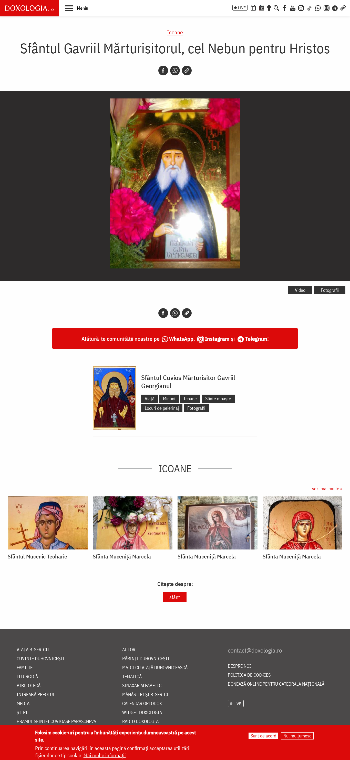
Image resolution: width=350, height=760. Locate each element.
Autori (129, 650)
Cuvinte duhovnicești (41, 659)
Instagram (217, 338)
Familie (25, 668)
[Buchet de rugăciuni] (269, 7)
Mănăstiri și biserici (145, 694)
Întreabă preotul (36, 694)
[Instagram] (301, 7)
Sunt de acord (263, 736)
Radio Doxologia (140, 721)
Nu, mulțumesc (297, 736)
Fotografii (330, 290)
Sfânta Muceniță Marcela (122, 556)
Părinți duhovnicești (145, 659)
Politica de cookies (249, 675)
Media (23, 703)
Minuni (169, 399)
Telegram (256, 338)
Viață (150, 399)
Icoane (175, 32)
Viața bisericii (33, 650)
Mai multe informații (105, 755)
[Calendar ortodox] (253, 7)
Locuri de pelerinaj (162, 408)
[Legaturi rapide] (343, 7)
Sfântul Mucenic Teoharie (37, 556)
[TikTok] (309, 7)
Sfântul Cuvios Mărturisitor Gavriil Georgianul (188, 381)
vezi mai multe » (327, 489)
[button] (76, 8)
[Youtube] (292, 7)
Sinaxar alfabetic (141, 685)
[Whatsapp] (175, 70)
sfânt (174, 597)
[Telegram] (335, 7)
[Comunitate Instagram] (326, 7)
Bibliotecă (28, 685)
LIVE (242, 7)
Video (300, 290)
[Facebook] (284, 7)
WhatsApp (181, 338)
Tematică (132, 676)
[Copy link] (187, 70)
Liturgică (27, 676)
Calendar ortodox (142, 703)
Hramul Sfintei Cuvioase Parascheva (56, 721)
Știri (22, 712)
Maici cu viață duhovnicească (155, 668)
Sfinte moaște (218, 399)
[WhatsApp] (318, 7)
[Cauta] (276, 7)
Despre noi (239, 666)
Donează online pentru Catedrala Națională (276, 684)
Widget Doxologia (142, 712)
